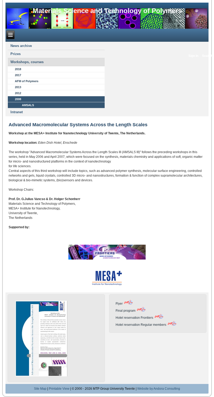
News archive (21, 46)
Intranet (16, 112)
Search (207, 56)
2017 (18, 75)
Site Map (40, 388)
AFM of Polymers (26, 81)
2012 (18, 93)
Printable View (59, 388)
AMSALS (28, 105)
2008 (18, 99)
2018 (18, 69)
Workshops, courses (27, 62)
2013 (18, 87)
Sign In (193, 56)
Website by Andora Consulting (158, 388)
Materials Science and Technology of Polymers (107, 11)
